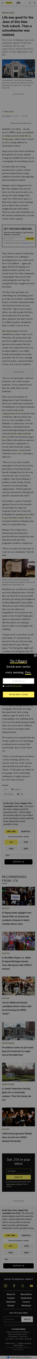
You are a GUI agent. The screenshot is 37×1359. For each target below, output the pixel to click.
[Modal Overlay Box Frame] (18, 679)
